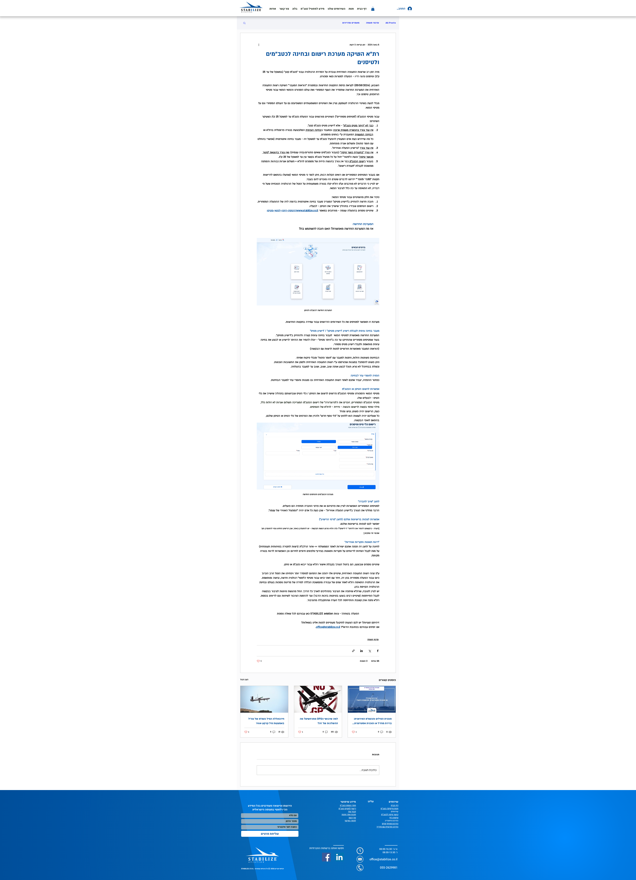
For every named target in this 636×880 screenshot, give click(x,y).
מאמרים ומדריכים (350, 22)
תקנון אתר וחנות (349, 814)
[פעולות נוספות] (259, 45)
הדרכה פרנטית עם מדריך (387, 826)
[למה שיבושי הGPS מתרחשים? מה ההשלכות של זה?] (318, 699)
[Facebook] (326, 857)
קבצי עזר (352, 811)
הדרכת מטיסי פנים (390, 823)
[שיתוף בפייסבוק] (377, 650)
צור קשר (352, 817)
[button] (312, 8)
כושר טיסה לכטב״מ (389, 814)
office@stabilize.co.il (384, 859)
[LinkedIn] (339, 857)
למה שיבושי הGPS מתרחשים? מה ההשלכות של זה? (319, 721)
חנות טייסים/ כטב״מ (389, 808)
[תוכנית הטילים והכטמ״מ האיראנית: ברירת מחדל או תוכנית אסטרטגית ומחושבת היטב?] (372, 699)
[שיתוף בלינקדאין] (361, 650)
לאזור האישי (350, 820)
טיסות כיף (393, 817)
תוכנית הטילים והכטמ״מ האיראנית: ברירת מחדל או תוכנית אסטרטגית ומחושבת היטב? (373, 721)
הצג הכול (244, 679)
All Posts (391, 22)
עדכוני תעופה (372, 22)
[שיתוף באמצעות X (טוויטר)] (369, 650)
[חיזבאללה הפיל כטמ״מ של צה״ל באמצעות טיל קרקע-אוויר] (264, 699)
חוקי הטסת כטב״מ (348, 805)
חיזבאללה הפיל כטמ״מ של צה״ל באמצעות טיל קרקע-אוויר (266, 721)
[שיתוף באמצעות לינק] (353, 650)
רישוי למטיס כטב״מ (347, 808)
